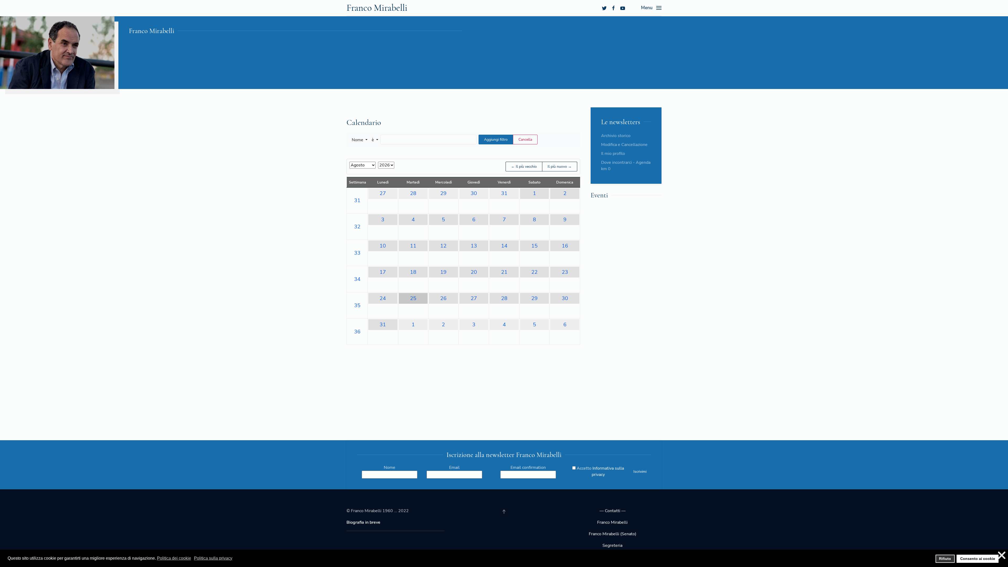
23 (565, 272)
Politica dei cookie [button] (174, 558)
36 (357, 331)
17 (383, 272)
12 (443, 245)
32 (357, 226)
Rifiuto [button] (945, 558)
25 (413, 298)
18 (413, 272)
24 (383, 298)
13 (474, 245)
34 (357, 279)
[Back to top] (504, 512)
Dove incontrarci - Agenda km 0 (625, 166)
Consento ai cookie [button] (977, 558)
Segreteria (612, 545)
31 (357, 200)
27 (383, 193)
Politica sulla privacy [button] (213, 558)
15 (534, 245)
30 (474, 193)
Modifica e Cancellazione (624, 145)
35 (357, 305)
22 (534, 272)
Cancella (525, 139)
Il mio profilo (613, 153)
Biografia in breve (363, 522)
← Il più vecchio (524, 166)
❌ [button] (1002, 555)
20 (474, 272)
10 (383, 245)
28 (413, 193)
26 (443, 298)
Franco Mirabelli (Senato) (612, 534)
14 (504, 245)
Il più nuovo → (560, 166)
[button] (360, 140)
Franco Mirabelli (376, 7)
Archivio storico (616, 136)
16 (565, 245)
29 (443, 193)
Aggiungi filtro (496, 139)
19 (443, 272)
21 (504, 272)
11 (413, 245)
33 (357, 252)
